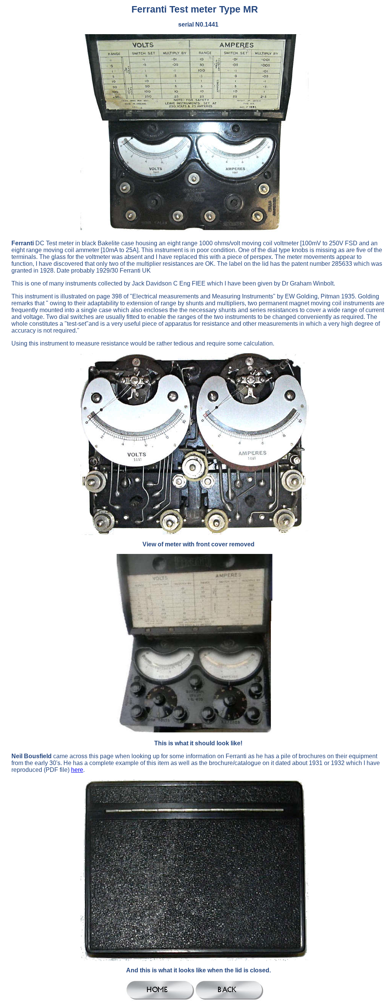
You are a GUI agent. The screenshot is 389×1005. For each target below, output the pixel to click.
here (77, 770)
